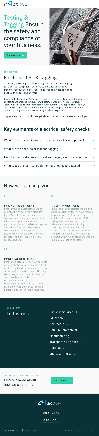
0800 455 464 (49, 413)
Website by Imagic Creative (78, 430)
